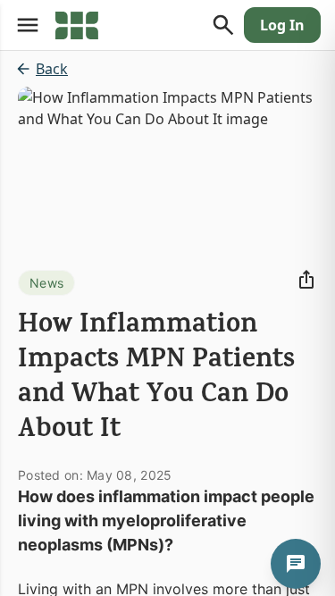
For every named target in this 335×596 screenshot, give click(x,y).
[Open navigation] (27, 25)
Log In (282, 25)
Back (52, 69)
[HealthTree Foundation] (76, 25)
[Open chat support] (296, 564)
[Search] (223, 25)
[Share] (306, 279)
